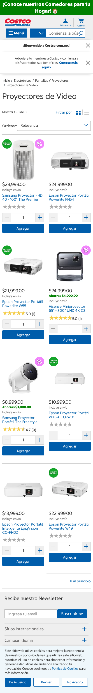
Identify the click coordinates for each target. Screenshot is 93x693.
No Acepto (75, 682)
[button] (82, 33)
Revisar (46, 682)
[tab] (46, 629)
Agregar (23, 228)
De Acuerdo (17, 682)
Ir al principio (80, 581)
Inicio (6, 81)
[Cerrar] (88, 46)
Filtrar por (64, 112)
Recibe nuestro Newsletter (34, 598)
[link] (23, 179)
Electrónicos (22, 81)
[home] (18, 22)
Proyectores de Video (22, 85)
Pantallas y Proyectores (52, 81)
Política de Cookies (65, 669)
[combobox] (37, 33)
